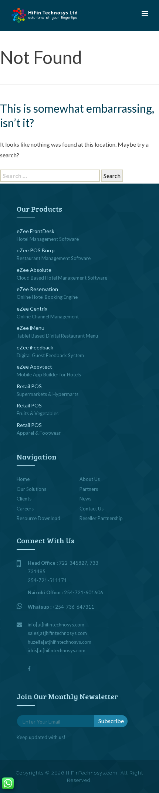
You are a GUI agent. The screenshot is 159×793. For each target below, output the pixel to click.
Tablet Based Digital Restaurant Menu (57, 336)
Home (23, 479)
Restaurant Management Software (54, 258)
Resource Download (38, 518)
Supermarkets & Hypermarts (47, 394)
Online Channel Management (48, 316)
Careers (25, 509)
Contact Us (92, 509)
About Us (90, 479)
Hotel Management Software (48, 239)
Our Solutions (31, 489)
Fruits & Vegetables (37, 413)
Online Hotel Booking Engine (47, 297)
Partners (89, 489)
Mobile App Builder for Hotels (49, 374)
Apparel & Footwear (39, 433)
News (85, 499)
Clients (24, 499)
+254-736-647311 (73, 607)
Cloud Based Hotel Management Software (62, 278)
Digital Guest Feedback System (50, 355)
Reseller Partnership (101, 518)
